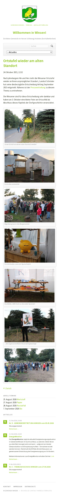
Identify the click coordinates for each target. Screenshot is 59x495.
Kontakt (7, 486)
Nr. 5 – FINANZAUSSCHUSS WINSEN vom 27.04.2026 (29, 467)
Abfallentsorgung (41, 25)
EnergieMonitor (15, 436)
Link (52, 456)
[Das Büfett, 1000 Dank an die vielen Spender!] (29, 285)
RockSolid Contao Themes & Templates (36, 491)
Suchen (52, 46)
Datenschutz (30, 486)
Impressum (17, 486)
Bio (20, 408)
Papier (19, 402)
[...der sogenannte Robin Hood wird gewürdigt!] (29, 325)
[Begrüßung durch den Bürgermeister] (29, 205)
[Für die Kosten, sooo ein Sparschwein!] (30, 246)
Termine (29, 25)
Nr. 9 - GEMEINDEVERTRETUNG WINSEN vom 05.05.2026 (31, 423)
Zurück (8, 388)
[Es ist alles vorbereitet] (29, 166)
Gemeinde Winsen (17, 25)
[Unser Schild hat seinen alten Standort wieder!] (29, 126)
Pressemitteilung (37, 87)
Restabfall (21, 405)
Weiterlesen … (14, 429)
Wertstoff (21, 399)
